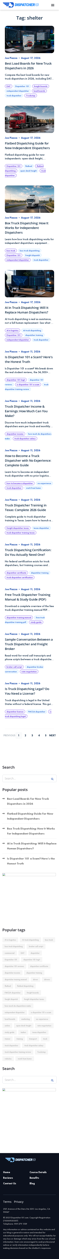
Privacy (18, 1202)
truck (45, 1038)
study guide (36, 622)
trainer (7, 1038)
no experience (44, 483)
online (7, 1025)
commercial (9, 953)
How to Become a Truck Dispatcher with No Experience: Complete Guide (28, 460)
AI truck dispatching (32, 330)
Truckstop (30, 95)
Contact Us (9, 1183)
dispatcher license (15, 711)
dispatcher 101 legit (16, 379)
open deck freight (28, 170)
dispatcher (35, 953)
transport (33, 1038)
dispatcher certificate (16, 572)
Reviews (8, 1177)
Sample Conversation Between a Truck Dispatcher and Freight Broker (29, 644)
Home (6, 1172)
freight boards (40, 86)
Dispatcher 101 (22, 86)
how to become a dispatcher (20, 483)
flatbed (28, 166)
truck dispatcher (14, 95)
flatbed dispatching (25, 986)
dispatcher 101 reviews (14, 966)
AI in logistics (12, 330)
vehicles (8, 1058)
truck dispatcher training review (18, 1052)
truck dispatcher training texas (21, 532)
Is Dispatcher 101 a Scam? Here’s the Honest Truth (31, 861)
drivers (47, 979)
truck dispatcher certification (20, 577)
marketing (25, 1019)
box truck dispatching (29, 250)
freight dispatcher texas (18, 528)
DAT (9, 86)
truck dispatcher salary (25, 438)
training (20, 1038)
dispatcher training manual (19, 617)
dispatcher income (15, 433)
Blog (32, 1183)
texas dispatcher (41, 528)
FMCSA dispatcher (36, 711)
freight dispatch (32, 255)
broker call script (14, 666)
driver (35, 979)
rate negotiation (29, 671)
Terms (7, 1202)
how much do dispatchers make (18, 1006)
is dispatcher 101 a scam (28, 384)
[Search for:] (29, 778)
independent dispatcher (18, 90)
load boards (39, 90)
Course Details (38, 1172)
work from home (33, 488)
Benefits (34, 1177)
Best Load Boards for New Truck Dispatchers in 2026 (28, 801)
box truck (11, 250)
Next (52, 735)
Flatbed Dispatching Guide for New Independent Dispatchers (30, 816)
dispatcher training (34, 335)
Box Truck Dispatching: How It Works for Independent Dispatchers (26, 228)
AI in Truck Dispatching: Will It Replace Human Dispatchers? (31, 846)
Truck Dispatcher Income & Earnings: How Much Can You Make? (26, 411)
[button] (52, 4)
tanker (23, 1032)
